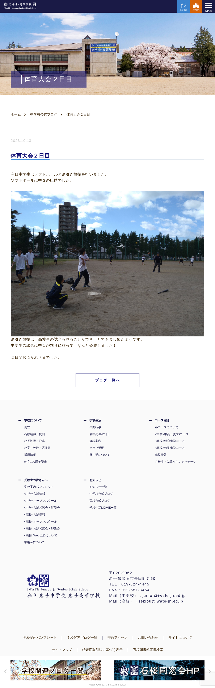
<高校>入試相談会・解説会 (42, 528)
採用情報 (30, 454)
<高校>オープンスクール (40, 521)
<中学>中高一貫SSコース (172, 434)
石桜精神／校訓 (34, 434)
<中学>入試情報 (34, 493)
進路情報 (161, 454)
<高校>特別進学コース (170, 447)
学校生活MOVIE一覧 (103, 507)
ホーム (16, 114)
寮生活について (99, 454)
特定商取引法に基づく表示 (102, 650)
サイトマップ (62, 650)
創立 (27, 427)
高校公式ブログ (99, 500)
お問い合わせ (148, 637)
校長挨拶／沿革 (34, 441)
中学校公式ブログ (43, 114)
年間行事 (95, 427)
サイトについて (180, 637)
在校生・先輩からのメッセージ (175, 461)
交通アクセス (118, 637)
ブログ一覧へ (107, 380)
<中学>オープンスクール (40, 500)
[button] (4, 671)
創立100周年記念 (35, 461)
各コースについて (166, 427)
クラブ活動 (96, 447)
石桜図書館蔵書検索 (148, 650)
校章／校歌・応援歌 (37, 447)
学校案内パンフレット (39, 486)
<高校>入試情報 (34, 514)
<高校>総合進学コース (170, 441)
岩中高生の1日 (99, 434)
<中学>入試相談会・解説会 (42, 507)
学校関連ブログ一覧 (82, 637)
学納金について (34, 542)
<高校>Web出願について (40, 535)
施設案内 (95, 441)
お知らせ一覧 (98, 486)
